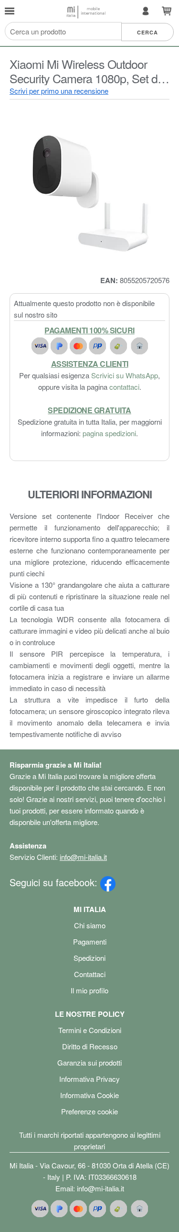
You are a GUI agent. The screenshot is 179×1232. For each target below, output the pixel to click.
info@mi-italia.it (83, 857)
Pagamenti (89, 941)
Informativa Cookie (89, 1095)
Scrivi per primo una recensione (59, 91)
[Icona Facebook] (108, 882)
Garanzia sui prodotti (89, 1062)
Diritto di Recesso (89, 1046)
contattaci (124, 387)
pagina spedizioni (109, 433)
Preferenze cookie (89, 1111)
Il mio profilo (89, 990)
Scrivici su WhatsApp (124, 375)
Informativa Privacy (89, 1079)
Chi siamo (89, 925)
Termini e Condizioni (89, 1030)
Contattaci (89, 974)
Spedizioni (89, 958)
